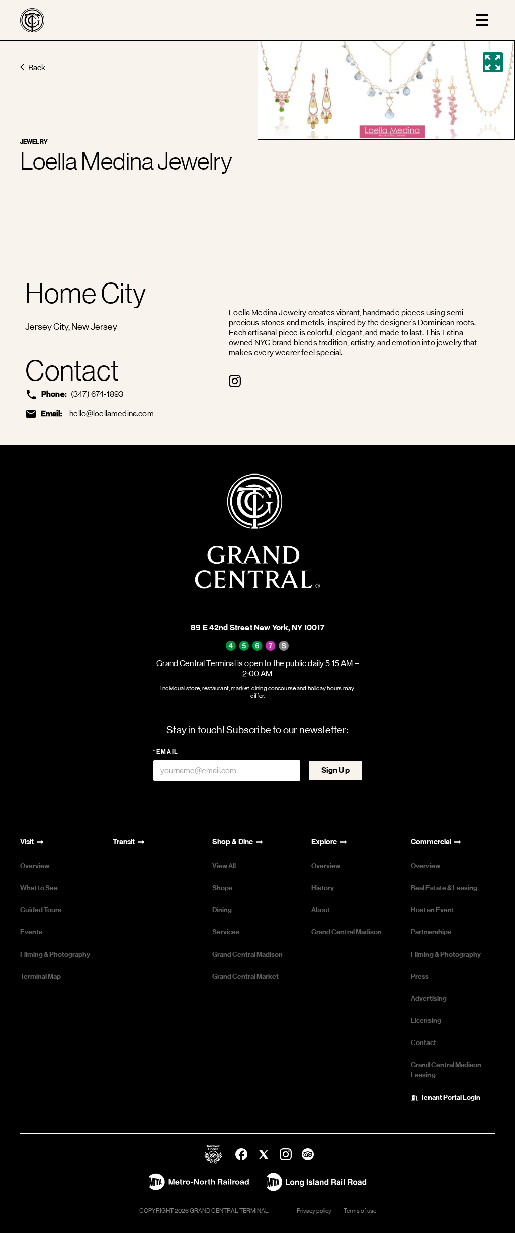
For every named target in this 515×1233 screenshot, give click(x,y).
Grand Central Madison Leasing (446, 1070)
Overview (34, 866)
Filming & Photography (55, 954)
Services (225, 932)
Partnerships (431, 932)
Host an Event (432, 910)
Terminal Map (40, 976)
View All (224, 866)
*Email (166, 751)
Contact (423, 1042)
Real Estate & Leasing (444, 888)
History (322, 888)
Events (31, 932)
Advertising (429, 998)
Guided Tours (40, 910)
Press (420, 976)
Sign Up (335, 770)
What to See (39, 888)
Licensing (426, 1020)
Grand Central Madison (247, 954)
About (320, 910)
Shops (222, 888)
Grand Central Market (245, 976)
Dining (222, 910)
